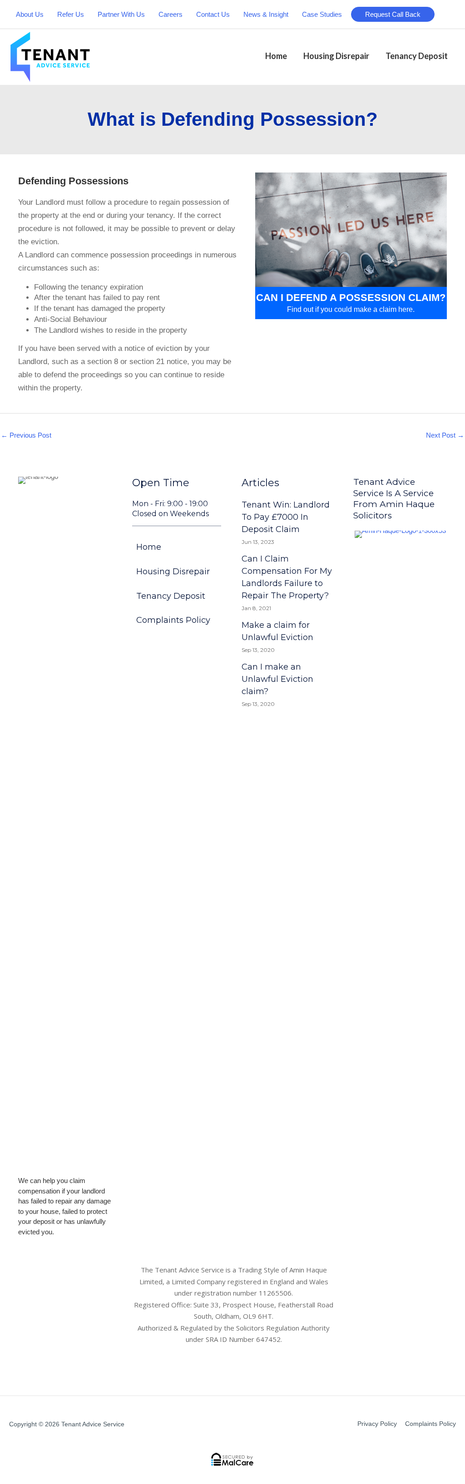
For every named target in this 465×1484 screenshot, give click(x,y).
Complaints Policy (430, 1423)
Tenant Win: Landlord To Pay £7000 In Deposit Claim (286, 517)
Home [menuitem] (148, 547)
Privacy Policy (377, 1423)
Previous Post (26, 435)
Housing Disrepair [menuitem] (173, 572)
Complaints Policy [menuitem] (173, 620)
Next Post (445, 435)
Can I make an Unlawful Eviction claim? (277, 679)
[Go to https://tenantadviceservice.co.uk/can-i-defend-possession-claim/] (351, 246)
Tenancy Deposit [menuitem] (170, 596)
